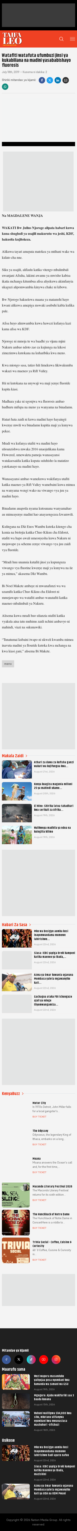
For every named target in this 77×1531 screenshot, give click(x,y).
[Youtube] (44, 1359)
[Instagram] (56, 1359)
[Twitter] (18, 1359)
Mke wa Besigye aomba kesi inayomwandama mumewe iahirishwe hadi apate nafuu (51, 1451)
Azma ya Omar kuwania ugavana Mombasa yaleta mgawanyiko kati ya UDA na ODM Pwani (53, 1489)
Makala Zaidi (13, 755)
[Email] (65, 80)
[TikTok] (31, 1359)
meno (8, 664)
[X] (50, 80)
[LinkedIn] (58, 80)
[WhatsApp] (5, 86)
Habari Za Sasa (14, 924)
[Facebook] (42, 80)
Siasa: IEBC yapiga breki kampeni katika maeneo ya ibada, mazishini (54, 1470)
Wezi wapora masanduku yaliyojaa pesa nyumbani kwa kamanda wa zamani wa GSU (52, 1379)
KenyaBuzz (11, 1093)
